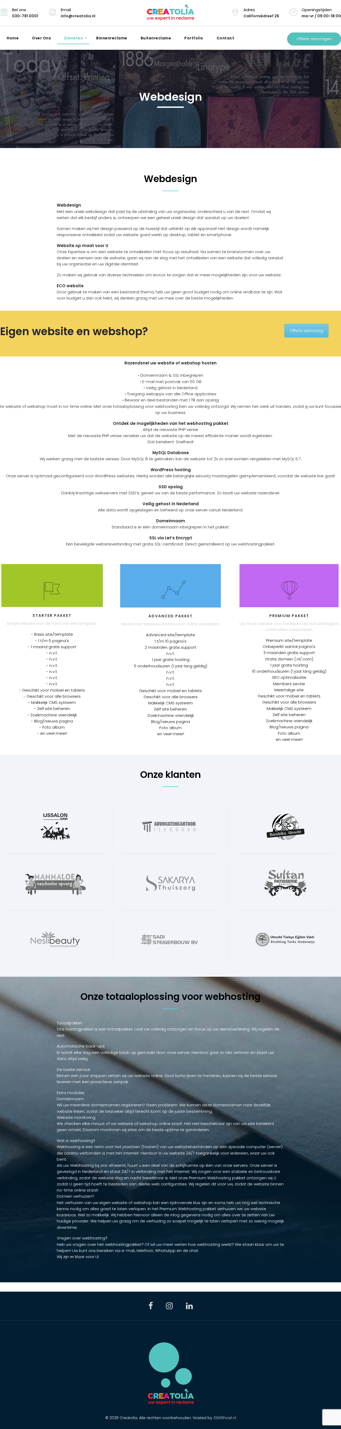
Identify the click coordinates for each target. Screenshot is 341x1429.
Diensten (73, 38)
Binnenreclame (111, 38)
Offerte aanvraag (306, 330)
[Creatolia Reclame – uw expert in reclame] (170, 13)
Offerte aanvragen (314, 39)
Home (13, 38)
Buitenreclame (156, 38)
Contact (225, 38)
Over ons (41, 38)
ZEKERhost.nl (224, 1417)
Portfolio (193, 38)
